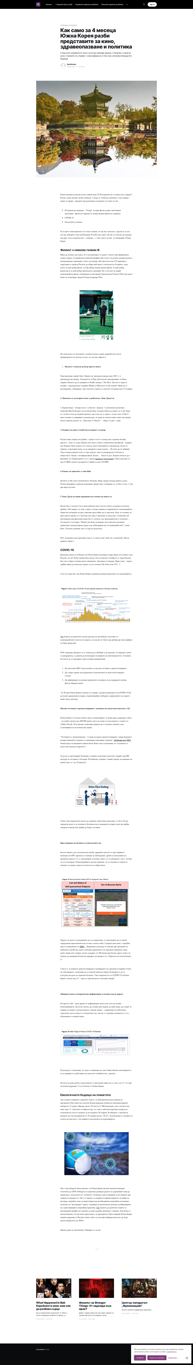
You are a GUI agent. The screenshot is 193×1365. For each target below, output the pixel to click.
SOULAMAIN (40, 1349)
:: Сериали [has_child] (63, 4)
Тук (61, 636)
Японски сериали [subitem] (112, 4)
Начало (49, 4)
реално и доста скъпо (104, 458)
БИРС (82, 946)
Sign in (152, 4)
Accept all (140, 1358)
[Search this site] (144, 4)
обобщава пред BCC (122, 740)
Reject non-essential (157, 1358)
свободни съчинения (68, 25)
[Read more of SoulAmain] (63, 65)
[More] (127, 4)
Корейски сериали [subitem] (86, 4)
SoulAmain (71, 64)
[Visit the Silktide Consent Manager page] (187, 1358)
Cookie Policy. (171, 1352)
